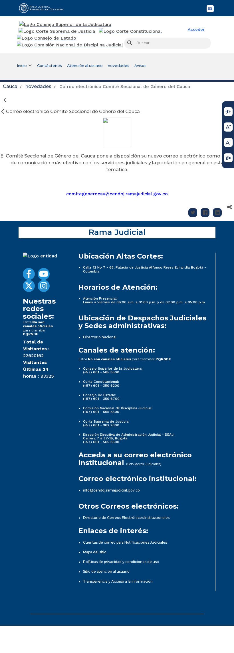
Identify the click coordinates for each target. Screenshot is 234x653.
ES (211, 9)
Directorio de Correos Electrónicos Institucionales (126, 517)
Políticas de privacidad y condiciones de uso (121, 562)
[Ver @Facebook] (29, 274)
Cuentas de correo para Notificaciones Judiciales (125, 542)
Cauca (10, 86)
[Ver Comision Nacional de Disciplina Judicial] (70, 45)
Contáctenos (49, 66)
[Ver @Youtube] (44, 274)
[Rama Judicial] (44, 8)
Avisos (140, 66)
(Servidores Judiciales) (143, 464)
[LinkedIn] (217, 212)
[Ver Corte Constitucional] (130, 31)
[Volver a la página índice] (4, 100)
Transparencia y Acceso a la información (118, 581)
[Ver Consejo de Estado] (46, 38)
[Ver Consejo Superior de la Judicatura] (65, 24)
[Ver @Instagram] (44, 286)
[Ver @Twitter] (29, 286)
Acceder (196, 29)
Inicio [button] (22, 66)
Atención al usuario (85, 66)
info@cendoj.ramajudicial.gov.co (111, 490)
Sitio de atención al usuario (106, 571)
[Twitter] (192, 212)
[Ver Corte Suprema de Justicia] (57, 31)
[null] (3, 111)
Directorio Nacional (99, 337)
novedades (118, 66)
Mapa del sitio (94, 552)
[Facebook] (205, 212)
